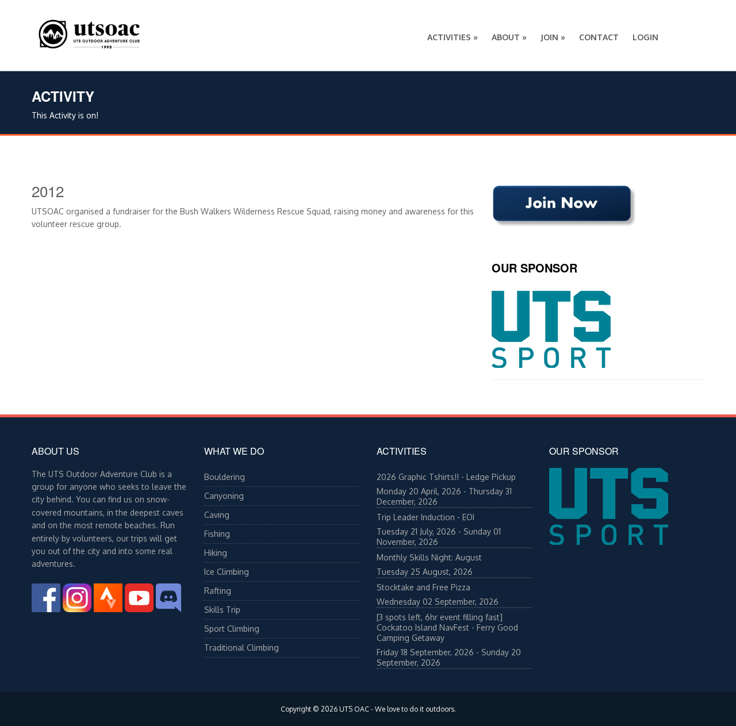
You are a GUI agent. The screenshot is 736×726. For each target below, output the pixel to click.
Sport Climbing (231, 628)
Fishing (217, 534)
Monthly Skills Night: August (429, 557)
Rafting (217, 591)
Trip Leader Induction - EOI (425, 517)
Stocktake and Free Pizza (423, 587)
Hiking (215, 553)
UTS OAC (354, 709)
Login (645, 37)
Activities (452, 37)
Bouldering (224, 477)
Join (552, 37)
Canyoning (224, 496)
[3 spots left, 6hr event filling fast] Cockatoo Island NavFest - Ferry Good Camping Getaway (447, 627)
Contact (599, 37)
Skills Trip (222, 609)
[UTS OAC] (89, 31)
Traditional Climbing (241, 647)
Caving (216, 515)
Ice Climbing (226, 572)
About (509, 37)
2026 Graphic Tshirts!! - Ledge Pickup (446, 477)
